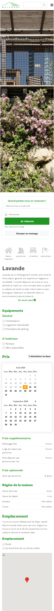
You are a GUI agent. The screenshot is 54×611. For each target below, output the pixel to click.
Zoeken (44, 5)
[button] (27, 302)
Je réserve (27, 221)
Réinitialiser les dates (40, 356)
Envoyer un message (27, 233)
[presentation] (4, 100)
